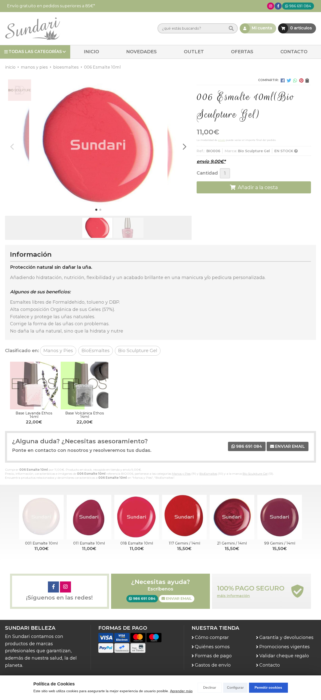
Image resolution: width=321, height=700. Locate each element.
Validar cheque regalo (284, 656)
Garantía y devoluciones (286, 637)
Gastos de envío (213, 665)
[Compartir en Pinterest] (301, 80)
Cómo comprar (212, 637)
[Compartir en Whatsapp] (295, 80)
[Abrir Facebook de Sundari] (278, 6)
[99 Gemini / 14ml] (279, 517)
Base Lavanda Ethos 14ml (34, 415)
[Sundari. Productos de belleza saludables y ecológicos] (32, 28)
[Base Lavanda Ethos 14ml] (34, 385)
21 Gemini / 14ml (232, 543)
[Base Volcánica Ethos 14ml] (84, 385)
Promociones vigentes (284, 647)
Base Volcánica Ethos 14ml (84, 415)
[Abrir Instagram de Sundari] (270, 6)
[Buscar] (231, 28)
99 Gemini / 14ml (279, 543)
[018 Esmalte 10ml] (136, 517)
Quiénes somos (212, 647)
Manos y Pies (181, 473)
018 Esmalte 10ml (136, 543)
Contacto (269, 665)
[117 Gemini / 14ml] (184, 517)
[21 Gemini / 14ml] (232, 517)
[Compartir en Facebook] (283, 80)
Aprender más (181, 691)
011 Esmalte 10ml (89, 543)
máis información (233, 596)
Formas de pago (213, 656)
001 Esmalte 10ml (41, 543)
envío (221, 140)
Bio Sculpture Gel (255, 473)
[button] (96, 210)
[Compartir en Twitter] (289, 80)
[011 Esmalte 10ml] (89, 517)
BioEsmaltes (208, 473)
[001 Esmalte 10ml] (41, 517)
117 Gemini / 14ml (184, 543)
